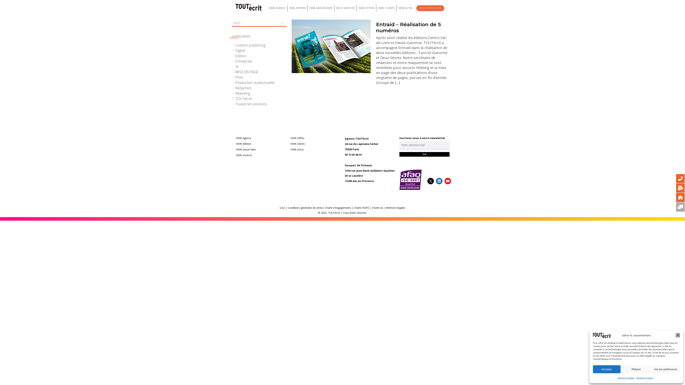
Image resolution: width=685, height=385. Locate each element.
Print (239, 77)
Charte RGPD (361, 207)
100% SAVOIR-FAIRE (321, 8)
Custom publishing (250, 45)
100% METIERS (297, 8)
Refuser (636, 369)
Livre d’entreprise (430, 8)
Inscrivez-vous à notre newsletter (422, 138)
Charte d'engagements (338, 207)
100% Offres (297, 138)
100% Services (243, 155)
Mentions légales (626, 377)
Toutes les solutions (251, 104)
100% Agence (243, 138)
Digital (240, 50)
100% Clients (297, 143)
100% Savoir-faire (245, 149)
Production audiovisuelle (255, 82)
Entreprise (243, 61)
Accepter (607, 369)
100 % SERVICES (345, 8)
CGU (282, 207)
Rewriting (242, 93)
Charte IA (377, 207)
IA (237, 66)
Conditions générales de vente (305, 207)
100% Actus (297, 149)
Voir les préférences (665, 369)
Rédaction (243, 88)
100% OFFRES (366, 8)
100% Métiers (243, 143)
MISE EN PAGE (246, 72)
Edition (240, 55)
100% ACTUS (405, 8)
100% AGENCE (277, 8)
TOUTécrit (243, 98)
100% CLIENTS (386, 8)
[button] (678, 335)
